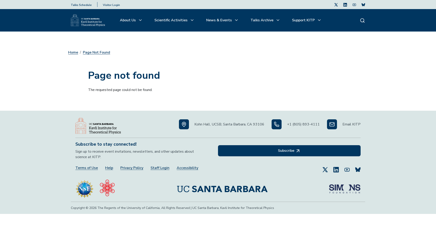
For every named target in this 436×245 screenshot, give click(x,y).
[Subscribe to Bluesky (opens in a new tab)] (358, 167)
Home (73, 52)
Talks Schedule (81, 5)
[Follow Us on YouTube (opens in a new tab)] (347, 167)
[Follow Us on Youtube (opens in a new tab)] (354, 4)
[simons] (345, 187)
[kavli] (107, 187)
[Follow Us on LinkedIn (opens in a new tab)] (345, 4)
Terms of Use (86, 168)
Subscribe (286, 150)
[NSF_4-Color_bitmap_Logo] (84, 187)
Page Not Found (96, 52)
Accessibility (187, 168)
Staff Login (160, 168)
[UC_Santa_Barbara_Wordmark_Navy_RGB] (222, 187)
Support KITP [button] (304, 20)
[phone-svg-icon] (277, 124)
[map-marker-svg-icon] (184, 124)
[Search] (362, 20)
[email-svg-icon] (332, 124)
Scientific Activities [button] (171, 20)
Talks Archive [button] (262, 20)
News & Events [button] (219, 20)
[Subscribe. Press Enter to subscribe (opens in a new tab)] (363, 4)
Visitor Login (111, 5)
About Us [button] (128, 20)
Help (109, 168)
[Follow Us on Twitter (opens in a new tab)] (336, 4)
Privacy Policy (131, 168)
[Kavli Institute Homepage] (88, 20)
